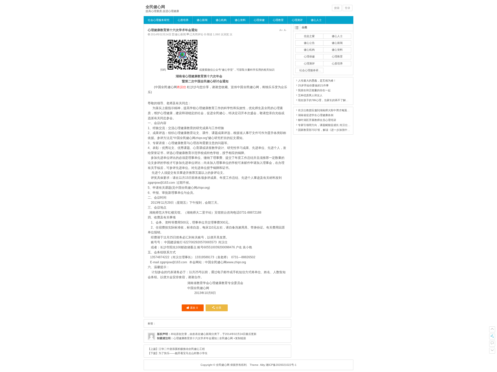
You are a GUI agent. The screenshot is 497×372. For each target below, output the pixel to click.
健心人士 (316, 20)
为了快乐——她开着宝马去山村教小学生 (183, 353)
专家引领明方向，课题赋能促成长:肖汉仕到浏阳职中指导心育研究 (338, 125)
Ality (262, 364)
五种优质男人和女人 (310, 95)
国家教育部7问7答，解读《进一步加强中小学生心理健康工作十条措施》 (341, 129)
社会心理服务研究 (158, 20)
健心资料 (240, 20)
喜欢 (194, 307)
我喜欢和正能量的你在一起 (314, 90)
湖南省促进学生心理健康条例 (315, 115)
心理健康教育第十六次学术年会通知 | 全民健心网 (203, 338)
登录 (347, 8)
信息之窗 (309, 36)
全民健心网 (155, 7)
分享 (218, 307)
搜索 (337, 8)
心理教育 (278, 20)
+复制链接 (239, 338)
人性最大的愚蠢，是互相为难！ (317, 80)
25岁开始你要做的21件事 (313, 85)
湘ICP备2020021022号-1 (281, 364)
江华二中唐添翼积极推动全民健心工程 (182, 348)
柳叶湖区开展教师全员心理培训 (317, 120)
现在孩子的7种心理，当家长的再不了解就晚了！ (327, 100)
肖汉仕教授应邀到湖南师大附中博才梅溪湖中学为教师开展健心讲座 (339, 110)
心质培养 (183, 20)
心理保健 (259, 20)
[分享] (492, 336)
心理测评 (297, 20)
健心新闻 (202, 20)
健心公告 (309, 42)
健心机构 (221, 20)
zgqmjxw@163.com (161, 182)
